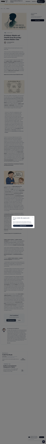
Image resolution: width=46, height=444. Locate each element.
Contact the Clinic (23, 225)
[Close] (33, 217)
